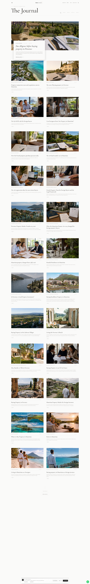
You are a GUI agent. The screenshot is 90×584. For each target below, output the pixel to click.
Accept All (65, 580)
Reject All (60, 580)
